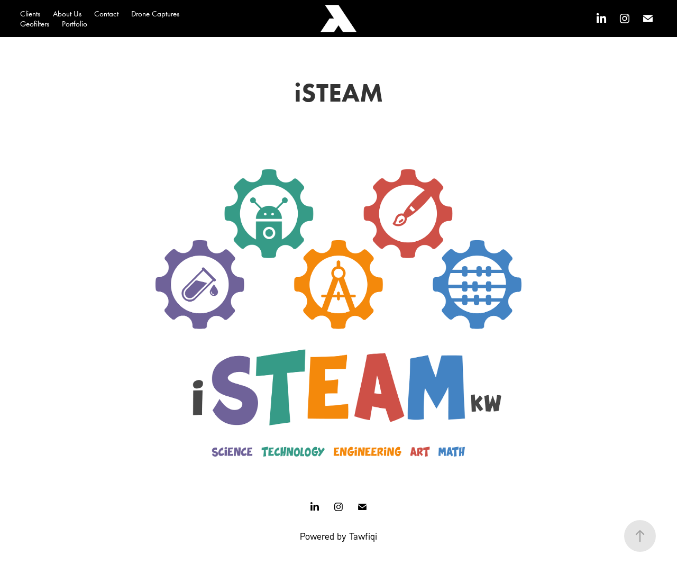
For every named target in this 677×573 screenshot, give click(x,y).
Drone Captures (155, 14)
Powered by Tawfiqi (338, 536)
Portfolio (74, 24)
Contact (106, 14)
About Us (67, 14)
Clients (30, 14)
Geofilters (34, 24)
